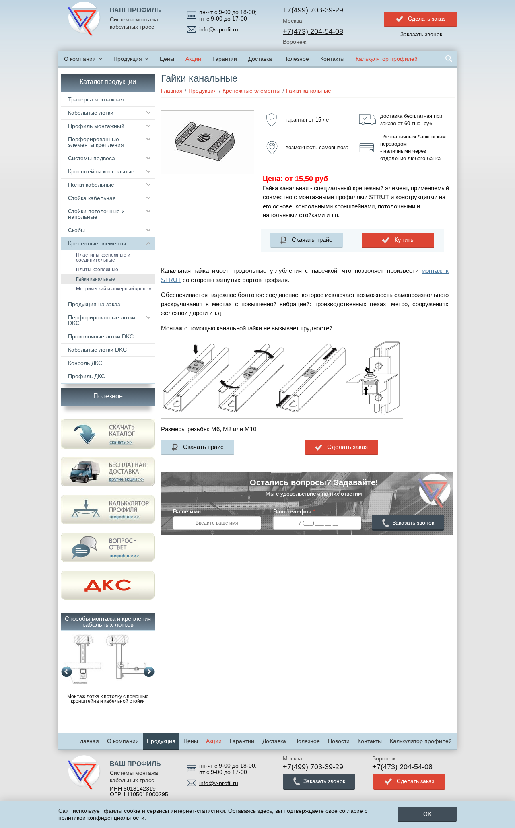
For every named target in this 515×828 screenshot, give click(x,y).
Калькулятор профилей (387, 59)
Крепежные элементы (97, 243)
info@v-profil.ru (218, 29)
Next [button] (149, 672)
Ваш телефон (294, 511)
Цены (167, 59)
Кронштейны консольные (101, 171)
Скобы (76, 230)
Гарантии (224, 59)
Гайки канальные (95, 279)
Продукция (127, 59)
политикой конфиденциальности (101, 817)
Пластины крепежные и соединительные (103, 257)
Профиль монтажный (96, 126)
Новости (339, 741)
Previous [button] (66, 672)
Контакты (332, 59)
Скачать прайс (312, 239)
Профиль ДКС (86, 376)
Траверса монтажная (96, 99)
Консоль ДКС (85, 363)
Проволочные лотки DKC (101, 336)
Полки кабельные (91, 184)
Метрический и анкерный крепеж (114, 289)
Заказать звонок (413, 522)
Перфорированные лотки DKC (101, 320)
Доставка (260, 59)
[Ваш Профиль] (84, 19)
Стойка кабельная (92, 198)
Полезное (296, 59)
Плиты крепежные (97, 269)
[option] (107, 669)
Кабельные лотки (90, 112)
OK (427, 814)
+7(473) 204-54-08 (313, 31)
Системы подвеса (91, 158)
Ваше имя (187, 511)
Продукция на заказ (94, 304)
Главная (88, 741)
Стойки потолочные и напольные (96, 214)
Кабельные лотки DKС (97, 349)
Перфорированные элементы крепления (96, 142)
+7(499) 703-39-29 (313, 10)
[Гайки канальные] (207, 113)
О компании (80, 59)
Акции (193, 59)
